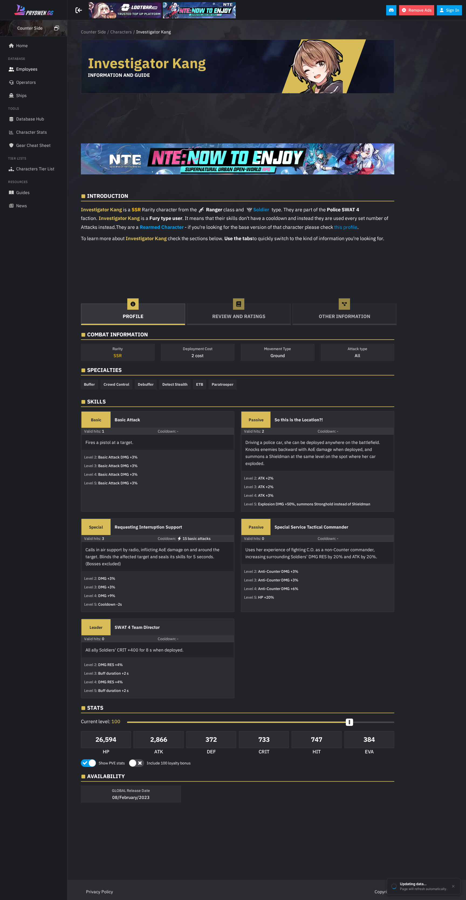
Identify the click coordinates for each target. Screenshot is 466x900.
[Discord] (391, 10)
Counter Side (93, 32)
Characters (121, 32)
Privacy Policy (99, 891)
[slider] (349, 722)
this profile (345, 227)
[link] (125, 10)
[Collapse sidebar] (79, 10)
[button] (33, 28)
